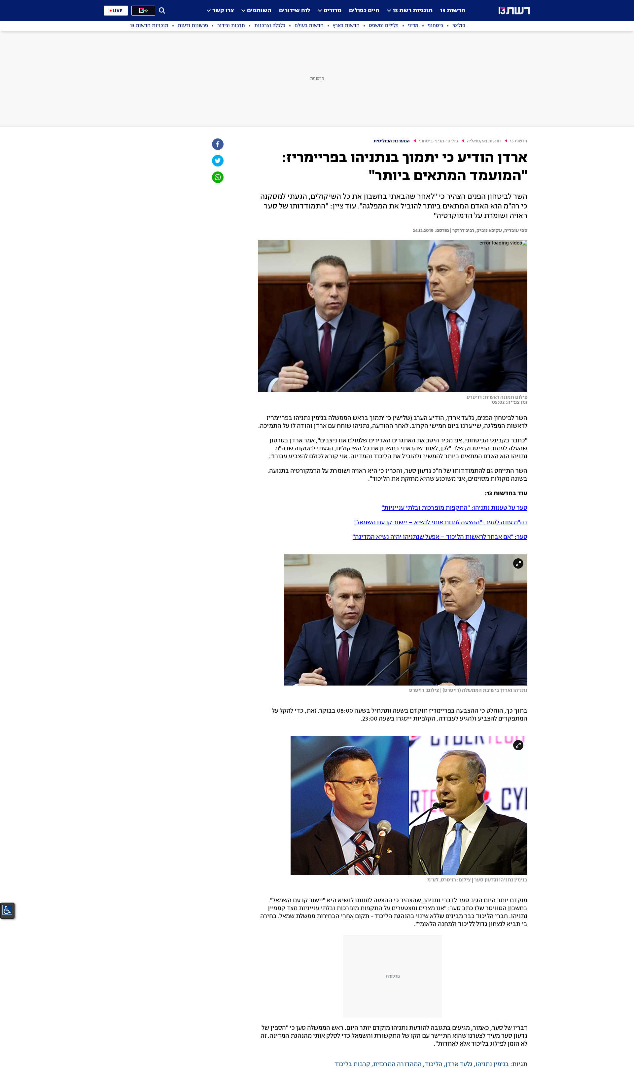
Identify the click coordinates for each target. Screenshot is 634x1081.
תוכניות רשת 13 (413, 11)
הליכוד (433, 1064)
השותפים (259, 11)
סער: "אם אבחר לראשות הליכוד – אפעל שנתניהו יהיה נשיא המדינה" (440, 537)
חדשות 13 (452, 11)
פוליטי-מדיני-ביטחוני (438, 141)
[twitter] (217, 161)
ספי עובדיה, (514, 231)
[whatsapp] (217, 177)
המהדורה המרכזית (397, 1064)
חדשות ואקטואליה (484, 141)
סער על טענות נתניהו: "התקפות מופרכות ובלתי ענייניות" (454, 508)
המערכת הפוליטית (391, 141)
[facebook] (217, 144)
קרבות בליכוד (352, 1064)
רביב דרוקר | (461, 231)
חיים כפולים (364, 11)
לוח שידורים (294, 11)
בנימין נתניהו (492, 1064)
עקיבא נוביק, (488, 231)
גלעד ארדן (459, 1064)
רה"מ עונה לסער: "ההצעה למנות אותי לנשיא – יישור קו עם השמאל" (440, 523)
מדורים (332, 11)
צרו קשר (223, 11)
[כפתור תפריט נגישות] (7, 910)
